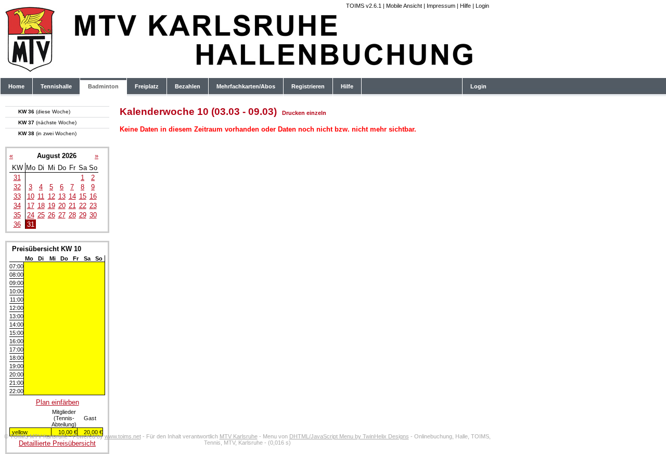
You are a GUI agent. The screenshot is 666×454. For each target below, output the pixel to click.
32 (17, 187)
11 (40, 196)
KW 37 (47, 122)
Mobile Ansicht (404, 6)
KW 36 (44, 111)
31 (17, 177)
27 (62, 215)
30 (93, 215)
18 (41, 206)
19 (51, 206)
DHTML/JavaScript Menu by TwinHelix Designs (349, 436)
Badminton (103, 86)
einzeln (316, 113)
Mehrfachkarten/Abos (245, 86)
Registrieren (308, 86)
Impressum (441, 6)
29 (82, 215)
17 (30, 206)
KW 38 (47, 133)
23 (93, 206)
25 (41, 215)
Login (482, 6)
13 (62, 196)
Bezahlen (187, 86)
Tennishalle (56, 86)
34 (17, 206)
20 (62, 206)
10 (30, 196)
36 (17, 224)
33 (17, 196)
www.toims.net (123, 436)
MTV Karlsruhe (239, 436)
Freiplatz (147, 86)
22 (82, 206)
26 (51, 215)
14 (72, 196)
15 (82, 196)
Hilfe (465, 6)
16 (93, 196)
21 (72, 206)
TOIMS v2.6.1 (363, 6)
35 (17, 215)
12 (51, 196)
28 (72, 215)
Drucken (293, 113)
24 (30, 215)
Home (16, 86)
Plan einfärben (57, 402)
